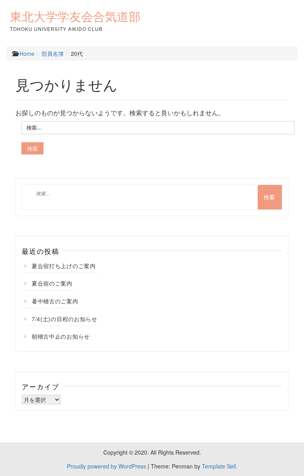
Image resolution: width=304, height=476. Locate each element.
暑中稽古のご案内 (55, 301)
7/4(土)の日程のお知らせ (64, 319)
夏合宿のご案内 (52, 283)
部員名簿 (53, 53)
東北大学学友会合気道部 (75, 16)
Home (26, 53)
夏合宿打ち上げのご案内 (64, 266)
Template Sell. (220, 466)
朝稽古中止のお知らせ (61, 336)
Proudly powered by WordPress (106, 466)
